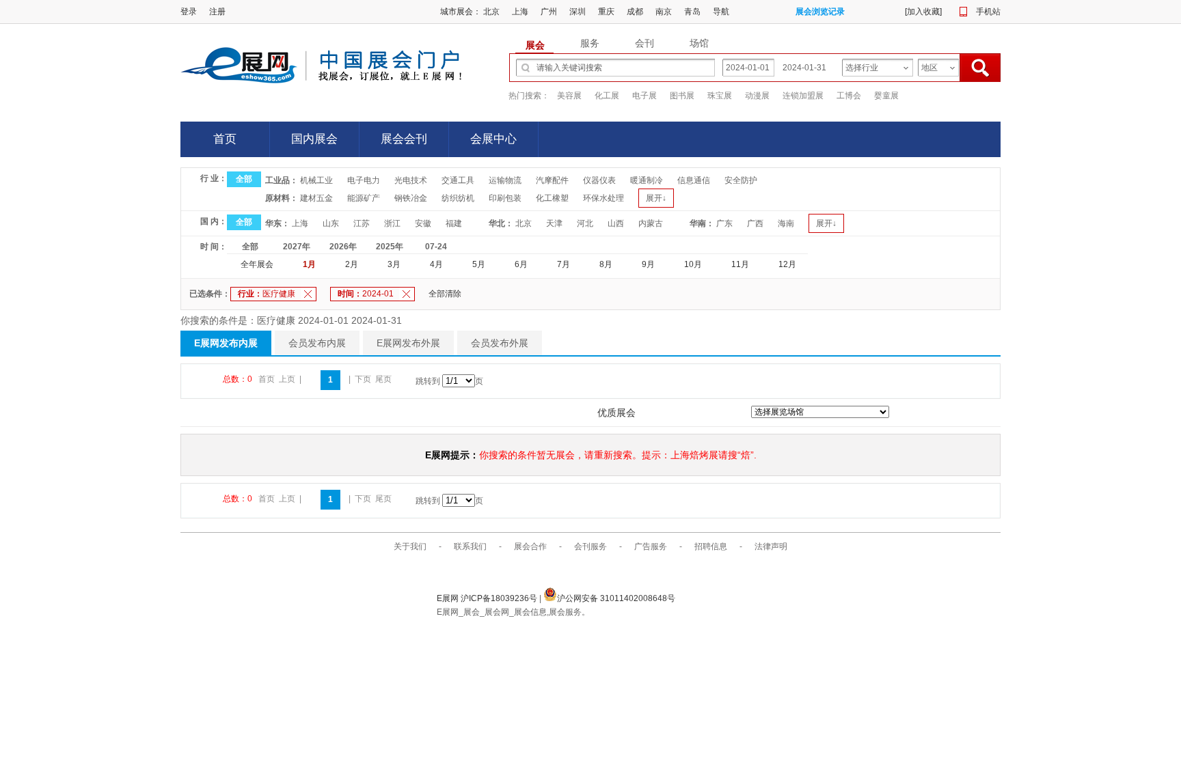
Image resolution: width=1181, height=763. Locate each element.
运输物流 (505, 180)
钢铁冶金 (410, 198)
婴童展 (886, 95)
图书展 (682, 95)
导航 (721, 11)
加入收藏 (923, 11)
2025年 (389, 246)
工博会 (849, 95)
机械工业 (316, 180)
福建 (454, 223)
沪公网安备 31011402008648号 (616, 598)
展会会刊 (404, 139)
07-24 (436, 246)
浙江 (392, 223)
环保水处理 (603, 198)
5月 (478, 264)
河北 (585, 223)
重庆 (606, 11)
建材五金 (316, 198)
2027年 (296, 246)
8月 (605, 264)
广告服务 (650, 546)
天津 (554, 223)
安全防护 (740, 180)
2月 (351, 264)
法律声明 (771, 546)
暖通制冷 (646, 180)
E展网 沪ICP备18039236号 (488, 598)
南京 (663, 11)
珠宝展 (719, 95)
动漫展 (757, 95)
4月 (436, 264)
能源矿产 (363, 198)
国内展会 (314, 139)
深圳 (577, 11)
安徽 (423, 223)
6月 (521, 264)
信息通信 (693, 180)
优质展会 (616, 412)
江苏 (361, 223)
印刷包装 (505, 198)
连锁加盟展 (803, 95)
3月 (394, 264)
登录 (188, 11)
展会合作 (530, 546)
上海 (520, 11)
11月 (740, 264)
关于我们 (410, 546)
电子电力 (363, 180)
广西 (755, 223)
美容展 (569, 95)
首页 (224, 139)
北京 (491, 11)
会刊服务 (590, 546)
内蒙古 (650, 223)
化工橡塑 (552, 198)
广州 (549, 11)
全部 (244, 179)
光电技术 (410, 180)
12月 (787, 264)
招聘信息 (710, 546)
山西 (616, 223)
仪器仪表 (599, 180)
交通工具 (458, 180)
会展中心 (493, 139)
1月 (309, 264)
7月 (563, 264)
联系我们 (470, 546)
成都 (635, 11)
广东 (724, 223)
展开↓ (656, 198)
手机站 (988, 11)
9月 (648, 264)
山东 (331, 223)
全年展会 (257, 264)
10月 (693, 264)
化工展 (607, 95)
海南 (786, 223)
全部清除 (445, 294)
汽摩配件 (552, 180)
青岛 (692, 11)
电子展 (644, 95)
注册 (217, 11)
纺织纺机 (458, 198)
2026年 (343, 246)
